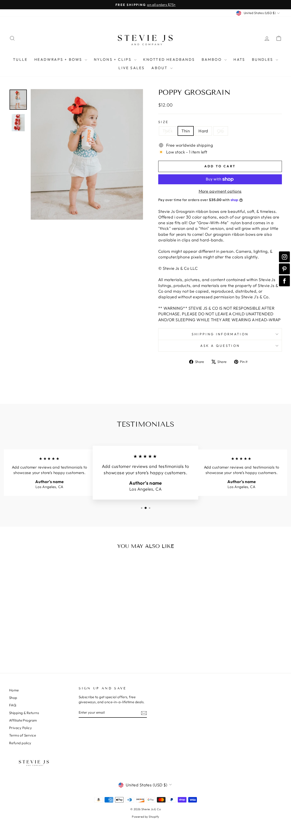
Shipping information (220, 334)
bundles (263, 59)
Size (163, 122)
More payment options (220, 191)
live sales (131, 68)
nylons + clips (113, 59)
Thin (185, 131)
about (160, 68)
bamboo (212, 59)
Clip (220, 131)
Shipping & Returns (24, 713)
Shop (13, 697)
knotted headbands (169, 59)
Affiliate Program (23, 720)
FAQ (12, 705)
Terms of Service (22, 735)
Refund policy (20, 743)
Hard (203, 131)
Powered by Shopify (145, 816)
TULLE (20, 59)
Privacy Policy (20, 728)
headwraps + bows (58, 59)
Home (14, 690)
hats (239, 59)
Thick (168, 131)
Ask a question (220, 346)
